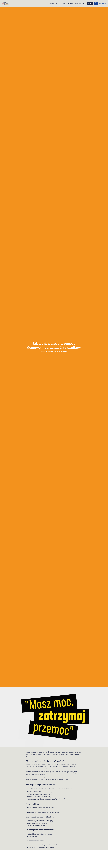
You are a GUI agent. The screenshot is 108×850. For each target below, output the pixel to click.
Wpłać (89, 3)
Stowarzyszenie (50, 3)
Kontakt (83, 3)
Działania (58, 3)
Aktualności (70, 3)
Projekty (64, 3)
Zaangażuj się (78, 3)
